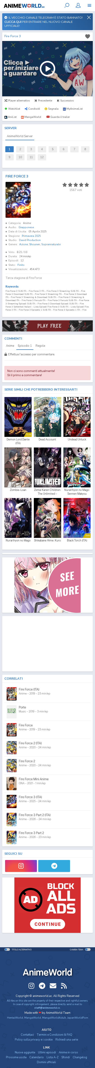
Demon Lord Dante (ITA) (18, 441)
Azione (23, 244)
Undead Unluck (77, 439)
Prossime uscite (16, 1057)
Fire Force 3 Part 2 (31, 833)
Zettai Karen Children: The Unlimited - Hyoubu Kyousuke (47, 492)
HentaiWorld (15, 1017)
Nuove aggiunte (25, 1052)
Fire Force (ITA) (29, 689)
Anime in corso (68, 1052)
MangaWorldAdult (54, 1017)
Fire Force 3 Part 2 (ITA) (35, 815)
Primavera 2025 (31, 236)
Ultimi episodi (47, 1052)
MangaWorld (32, 1017)
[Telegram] (54, 866)
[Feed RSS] (63, 986)
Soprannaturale (51, 244)
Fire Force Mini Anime (34, 779)
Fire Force (26, 725)
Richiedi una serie (66, 1040)
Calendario (36, 1057)
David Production (30, 240)
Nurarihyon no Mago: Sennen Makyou (77, 492)
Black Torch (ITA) (77, 540)
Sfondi (65, 1057)
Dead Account (47, 439)
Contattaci (27, 1035)
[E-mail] (53, 986)
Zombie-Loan (18, 490)
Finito (21, 265)
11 (31, 157)
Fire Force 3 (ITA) (30, 797)
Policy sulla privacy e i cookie (34, 1040)
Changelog (80, 1057)
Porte (22, 707)
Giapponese (26, 227)
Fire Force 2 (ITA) (30, 743)
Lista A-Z (53, 1057)
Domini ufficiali (46, 1062)
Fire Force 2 (27, 761)
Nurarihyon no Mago (18, 540)
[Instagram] (21, 866)
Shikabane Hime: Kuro (47, 540)
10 (20, 157)
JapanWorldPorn (77, 1017)
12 (42, 157)
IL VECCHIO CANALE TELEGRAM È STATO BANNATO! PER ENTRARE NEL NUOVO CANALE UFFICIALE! (43, 21)
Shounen (34, 244)
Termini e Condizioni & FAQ (54, 1035)
